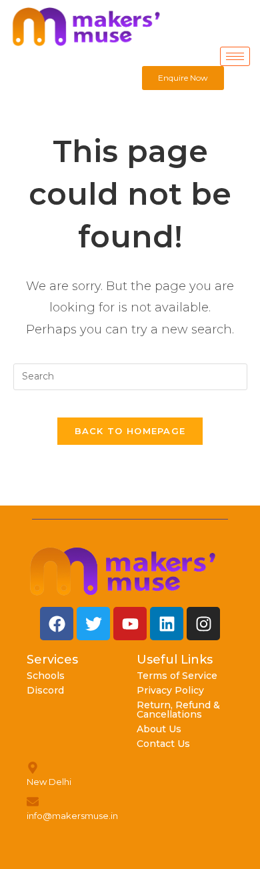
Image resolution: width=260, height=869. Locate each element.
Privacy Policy (170, 690)
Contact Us (163, 744)
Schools (46, 676)
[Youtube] (130, 623)
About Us (159, 729)
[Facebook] (56, 623)
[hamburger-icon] (235, 56)
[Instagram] (203, 623)
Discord (45, 690)
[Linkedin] (166, 623)
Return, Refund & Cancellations (178, 709)
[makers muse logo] (123, 571)
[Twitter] (93, 623)
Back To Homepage (130, 430)
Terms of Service (177, 676)
